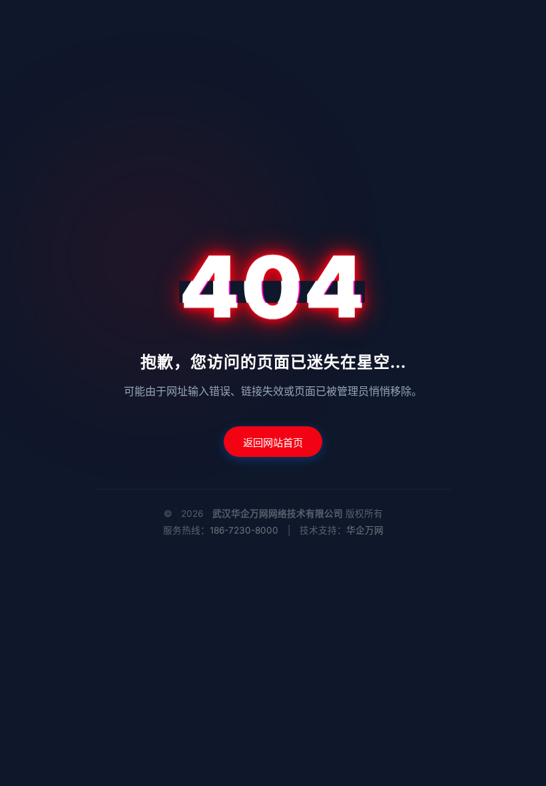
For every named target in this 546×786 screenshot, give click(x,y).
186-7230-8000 (244, 530)
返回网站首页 (273, 442)
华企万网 (365, 530)
